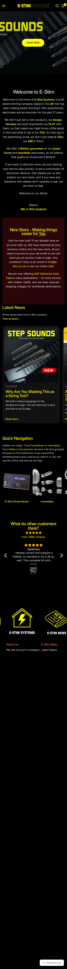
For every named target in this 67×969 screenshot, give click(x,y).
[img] (33, 533)
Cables (12, 449)
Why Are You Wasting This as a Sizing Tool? (30, 393)
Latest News (13, 307)
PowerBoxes (37, 445)
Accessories (26, 449)
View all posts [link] (10, 319)
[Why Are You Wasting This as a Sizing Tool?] (31, 354)
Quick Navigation (17, 438)
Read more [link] (12, 419)
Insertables (54, 445)
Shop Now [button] (33, 42)
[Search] (57, 6)
